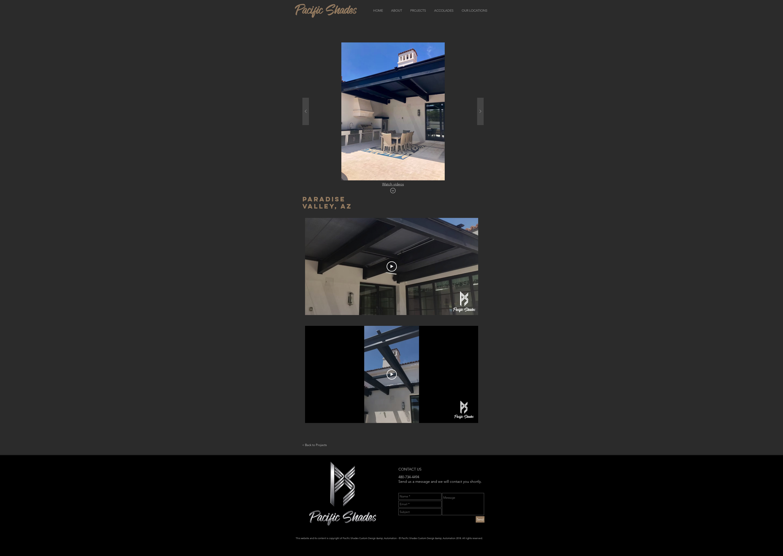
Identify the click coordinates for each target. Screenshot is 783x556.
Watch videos (393, 184)
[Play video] (392, 266)
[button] (393, 111)
